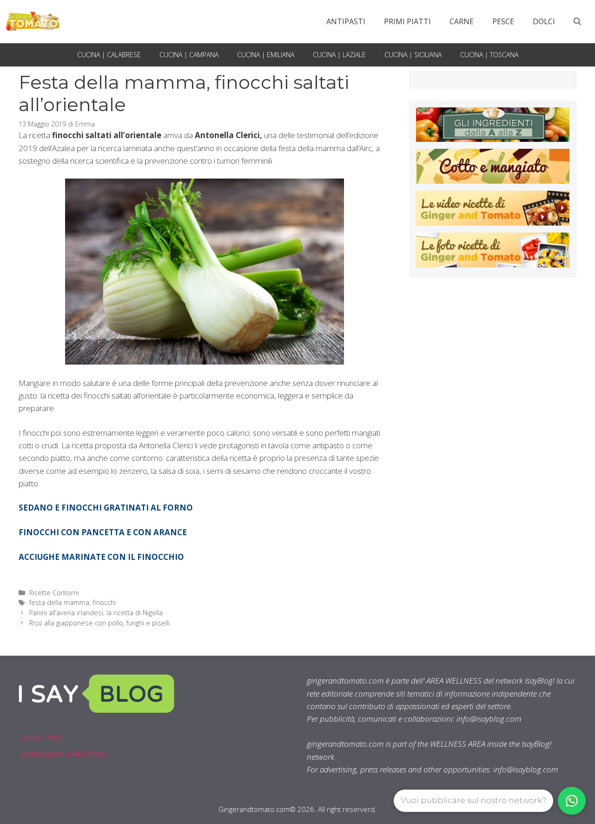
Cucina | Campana (188, 54)
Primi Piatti (407, 21)
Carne (462, 21)
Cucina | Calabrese (109, 54)
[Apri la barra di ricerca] (577, 21)
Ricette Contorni (54, 592)
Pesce (503, 21)
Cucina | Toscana (489, 54)
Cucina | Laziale (339, 54)
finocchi (104, 602)
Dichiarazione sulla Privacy (63, 753)
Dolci (544, 21)
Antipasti (345, 21)
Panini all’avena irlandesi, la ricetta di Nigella (96, 612)
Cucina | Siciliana (413, 54)
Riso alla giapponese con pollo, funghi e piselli (99, 622)
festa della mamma (59, 602)
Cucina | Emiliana (265, 54)
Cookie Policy (41, 737)
